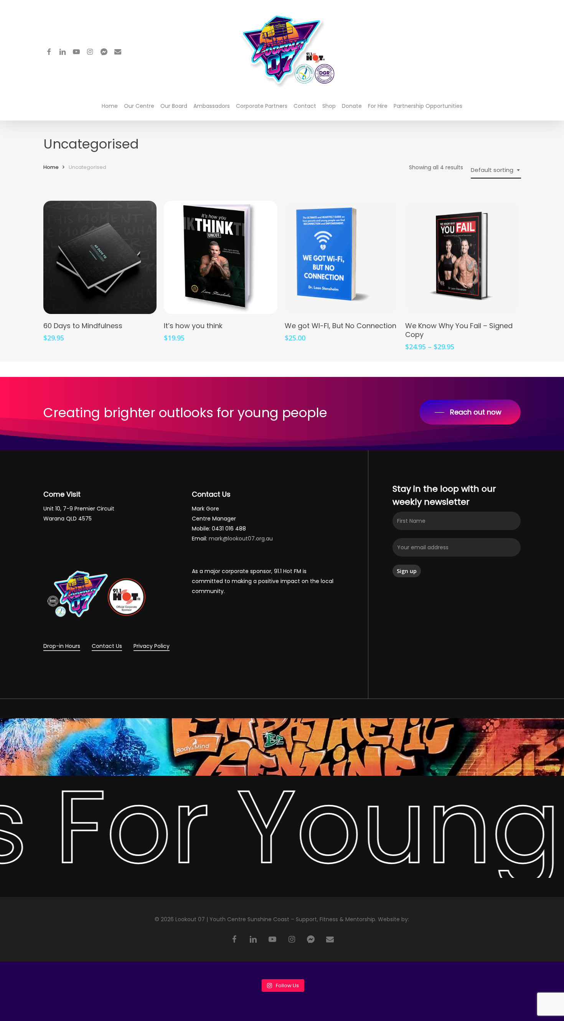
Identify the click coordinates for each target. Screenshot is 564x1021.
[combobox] (496, 170)
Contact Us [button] (107, 646)
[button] (470, 412)
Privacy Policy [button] (152, 646)
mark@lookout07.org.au (241, 538)
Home (51, 167)
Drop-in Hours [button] (61, 646)
